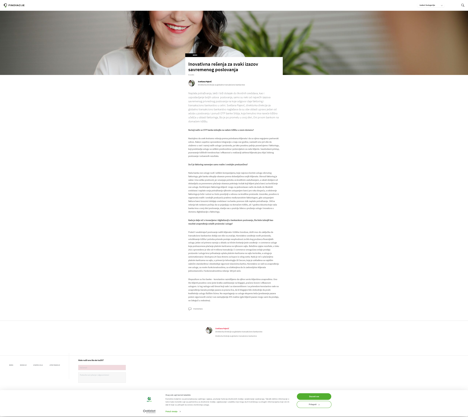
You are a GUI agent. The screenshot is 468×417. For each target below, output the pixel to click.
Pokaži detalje (171, 411)
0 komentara (198, 309)
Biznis (195, 55)
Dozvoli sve (314, 396)
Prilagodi (313, 404)
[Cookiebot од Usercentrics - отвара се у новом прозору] (149, 411)
